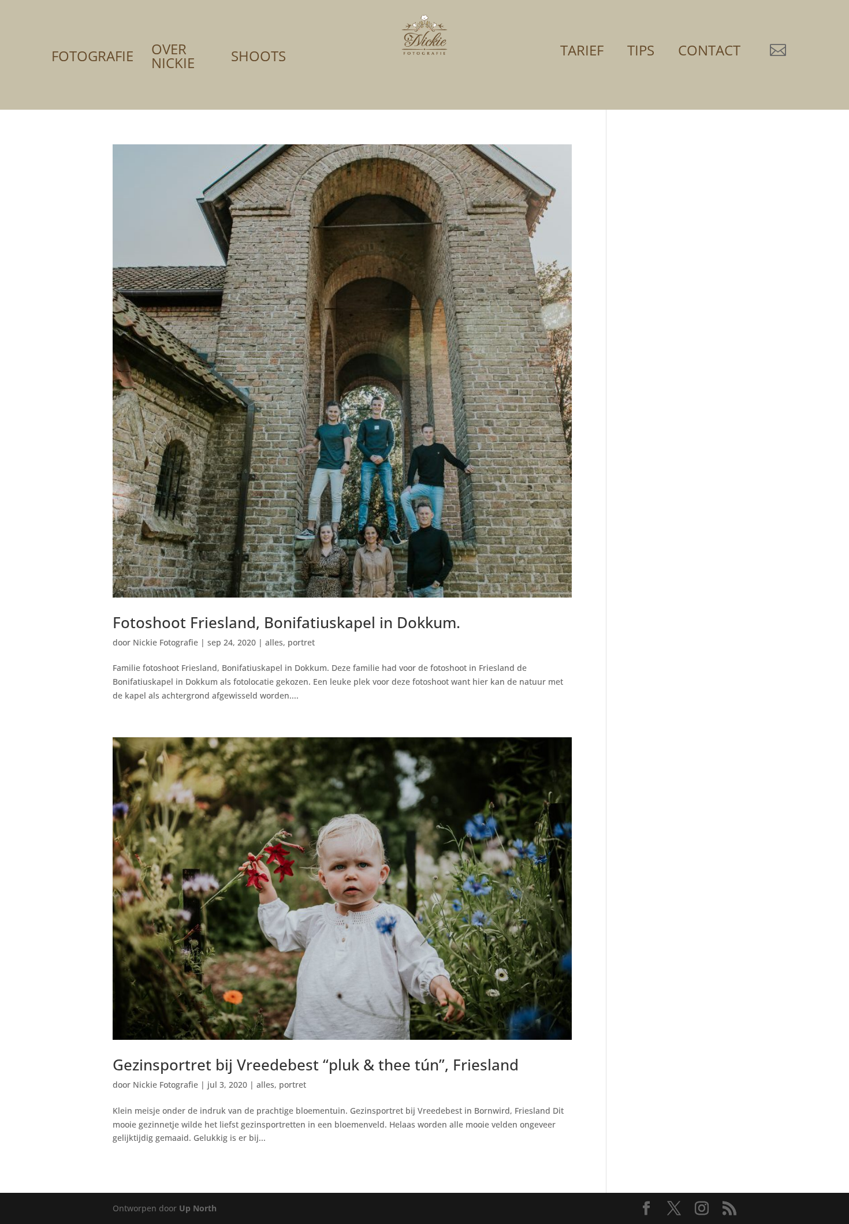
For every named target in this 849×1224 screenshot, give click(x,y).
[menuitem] (92, 40)
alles (274, 642)
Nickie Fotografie (165, 642)
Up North (198, 1208)
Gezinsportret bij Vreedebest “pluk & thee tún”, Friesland (316, 1064)
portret (301, 642)
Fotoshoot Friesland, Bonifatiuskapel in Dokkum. (286, 622)
